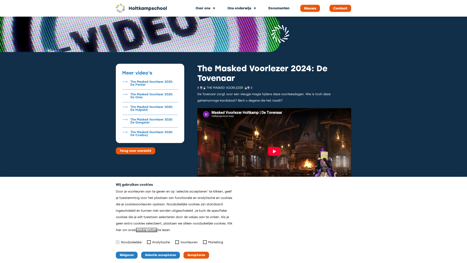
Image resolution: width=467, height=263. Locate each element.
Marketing (215, 242)
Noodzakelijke (131, 242)
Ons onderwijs (239, 8)
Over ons (203, 8)
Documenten (279, 8)
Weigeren (127, 255)
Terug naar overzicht (135, 151)
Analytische (161, 242)
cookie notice (146, 230)
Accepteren (196, 255)
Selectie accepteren (160, 255)
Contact (340, 8)
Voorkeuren (189, 242)
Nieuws (310, 8)
